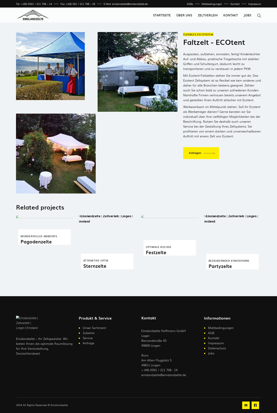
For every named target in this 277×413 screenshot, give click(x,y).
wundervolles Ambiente (39, 236)
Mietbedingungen (212, 4)
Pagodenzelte (36, 241)
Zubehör (89, 333)
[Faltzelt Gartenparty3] (137, 72)
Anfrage (88, 343)
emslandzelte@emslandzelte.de (163, 375)
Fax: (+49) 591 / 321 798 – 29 (77, 4)
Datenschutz (217, 348)
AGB (211, 333)
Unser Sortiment (94, 328)
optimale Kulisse (158, 247)
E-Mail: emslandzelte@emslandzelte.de (126, 4)
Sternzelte (94, 265)
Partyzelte (220, 265)
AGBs (190, 4)
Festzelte (156, 252)
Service (88, 338)
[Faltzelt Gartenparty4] (56, 153)
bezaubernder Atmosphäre (229, 260)
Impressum (254, 4)
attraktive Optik (96, 260)
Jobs (211, 353)
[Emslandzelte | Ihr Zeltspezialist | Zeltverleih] (56, 66)
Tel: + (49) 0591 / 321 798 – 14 (34, 4)
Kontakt (235, 4)
